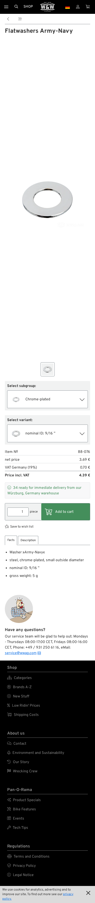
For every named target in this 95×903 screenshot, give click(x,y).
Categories (19, 678)
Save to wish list (21, 527)
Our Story (18, 762)
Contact (16, 743)
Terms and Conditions (28, 856)
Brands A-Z (19, 687)
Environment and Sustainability (35, 753)
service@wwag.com (21, 653)
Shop (28, 7)
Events (15, 818)
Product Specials (24, 800)
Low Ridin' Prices (23, 705)
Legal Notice (20, 875)
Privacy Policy (21, 866)
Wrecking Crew (22, 771)
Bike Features (21, 809)
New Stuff (18, 696)
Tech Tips (17, 828)
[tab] (11, 540)
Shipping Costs (23, 715)
